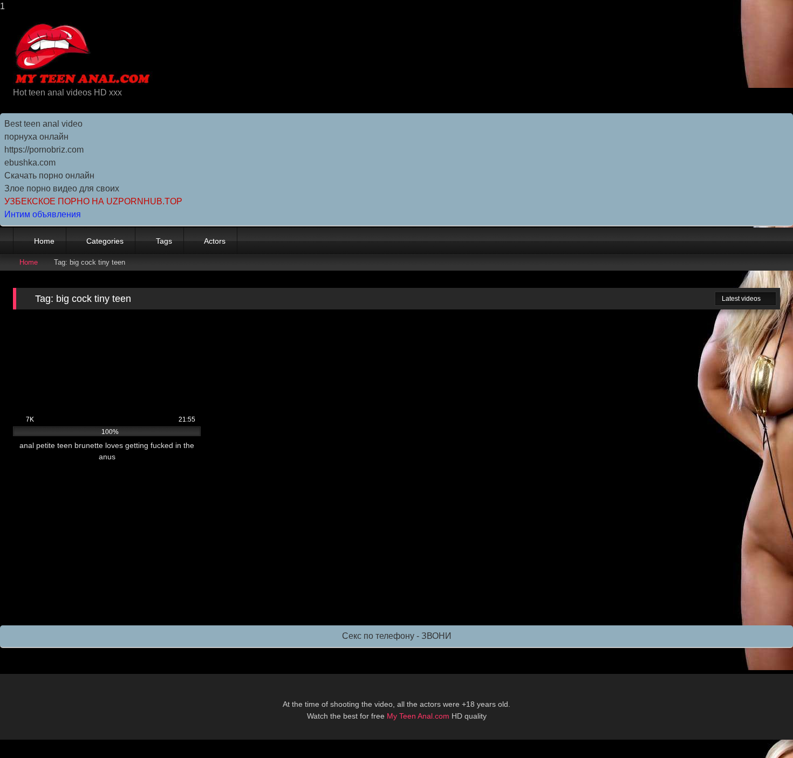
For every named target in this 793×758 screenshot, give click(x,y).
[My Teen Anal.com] (83, 54)
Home (44, 241)
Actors (214, 241)
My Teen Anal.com (418, 716)
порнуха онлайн (36, 136)
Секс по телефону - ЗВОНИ (397, 635)
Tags (164, 241)
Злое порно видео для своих (61, 188)
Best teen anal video (43, 123)
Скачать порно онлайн (49, 175)
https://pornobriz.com (44, 149)
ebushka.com (30, 162)
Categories (105, 241)
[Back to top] (760, 728)
